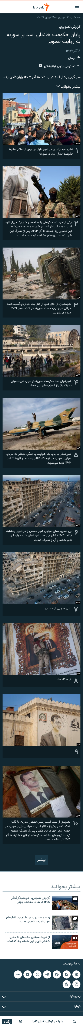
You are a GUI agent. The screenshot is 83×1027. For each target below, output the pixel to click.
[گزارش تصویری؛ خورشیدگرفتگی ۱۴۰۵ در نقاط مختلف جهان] (65, 903)
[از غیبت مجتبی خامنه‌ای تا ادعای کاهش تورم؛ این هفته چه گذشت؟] (65, 942)
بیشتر (41, 860)
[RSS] (67, 974)
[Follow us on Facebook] (57, 974)
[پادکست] (20, 1021)
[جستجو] (74, 1021)
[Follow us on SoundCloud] (18, 974)
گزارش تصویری (69, 27)
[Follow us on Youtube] (27, 974)
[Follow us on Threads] (67, 984)
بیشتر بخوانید (70, 87)
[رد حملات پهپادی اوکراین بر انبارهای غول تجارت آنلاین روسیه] (65, 923)
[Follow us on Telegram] (47, 974)
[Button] (74, 59)
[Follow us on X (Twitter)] (37, 974)
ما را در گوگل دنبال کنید (47, 1021)
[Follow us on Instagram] (76, 984)
